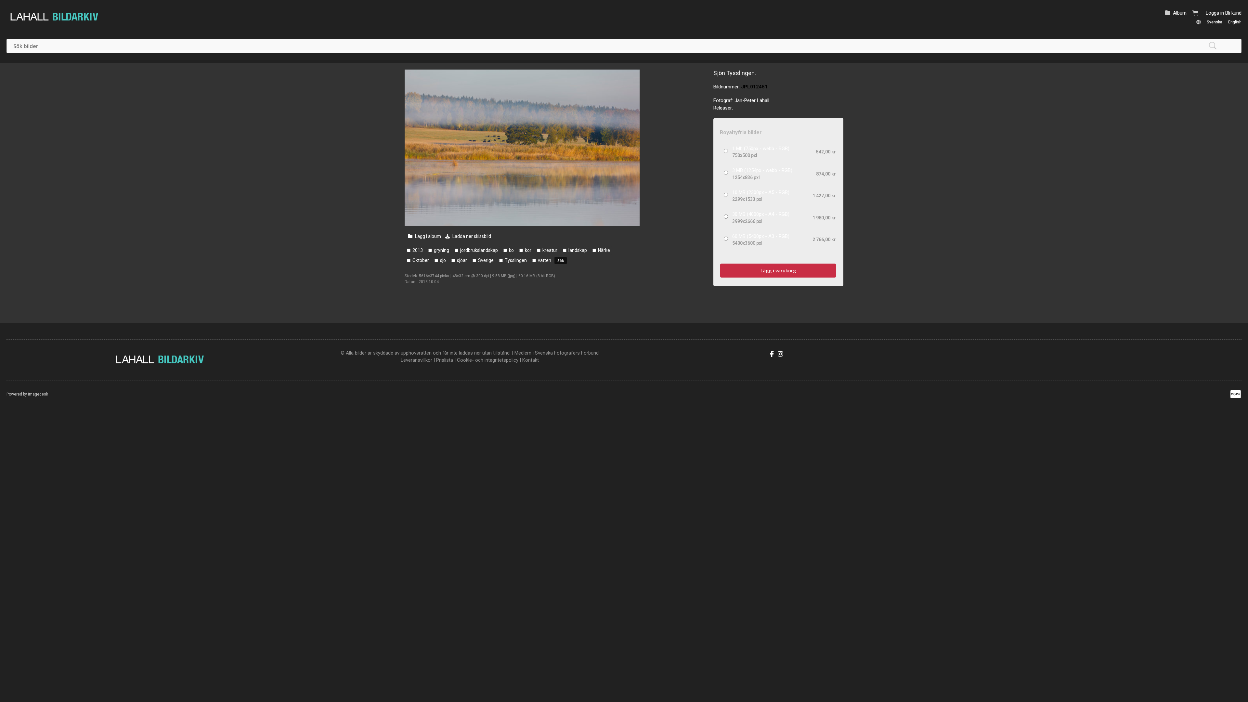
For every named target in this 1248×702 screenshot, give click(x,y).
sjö (443, 260)
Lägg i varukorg (778, 270)
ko (511, 250)
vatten (544, 260)
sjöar (462, 260)
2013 (417, 250)
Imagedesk (38, 394)
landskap (577, 250)
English (1235, 22)
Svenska (1214, 22)
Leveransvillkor (416, 360)
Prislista (444, 360)
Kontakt (530, 360)
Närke (604, 250)
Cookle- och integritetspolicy (487, 360)
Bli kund (1233, 13)
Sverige (486, 260)
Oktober (420, 260)
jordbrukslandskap (479, 250)
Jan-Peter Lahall (751, 100)
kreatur (549, 250)
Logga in (1215, 13)
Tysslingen (516, 260)
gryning (441, 250)
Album (1180, 13)
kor (528, 250)
